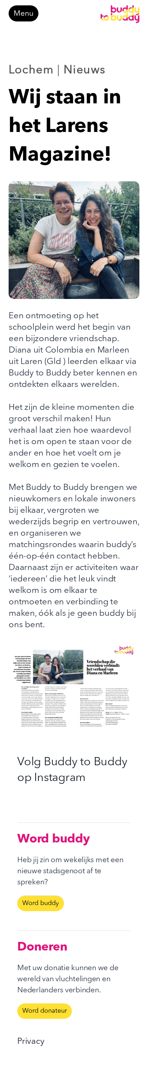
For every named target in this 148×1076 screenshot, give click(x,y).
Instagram (59, 778)
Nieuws (85, 70)
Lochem (31, 70)
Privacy (30, 1041)
